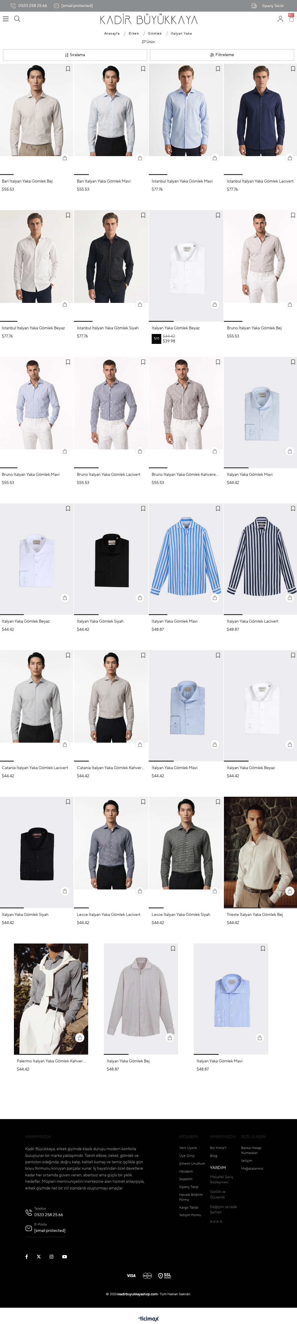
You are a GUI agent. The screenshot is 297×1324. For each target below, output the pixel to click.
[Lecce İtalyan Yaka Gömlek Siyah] (186, 852)
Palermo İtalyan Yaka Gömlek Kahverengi (51, 1061)
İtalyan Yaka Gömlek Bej (128, 1061)
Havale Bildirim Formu (191, 1197)
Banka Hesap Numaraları (251, 1150)
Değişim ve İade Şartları (223, 1209)
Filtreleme (224, 55)
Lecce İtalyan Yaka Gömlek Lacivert (108, 915)
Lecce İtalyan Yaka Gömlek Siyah (181, 915)
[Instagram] (55, 1257)
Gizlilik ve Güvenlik (218, 1194)
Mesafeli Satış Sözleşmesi (221, 1179)
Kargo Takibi (188, 1207)
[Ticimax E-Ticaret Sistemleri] (148, 1319)
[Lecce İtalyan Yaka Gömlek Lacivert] (111, 852)
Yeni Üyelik (188, 1148)
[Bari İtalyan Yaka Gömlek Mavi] (111, 119)
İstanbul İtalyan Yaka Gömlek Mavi (182, 181)
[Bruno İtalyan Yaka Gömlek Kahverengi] (186, 412)
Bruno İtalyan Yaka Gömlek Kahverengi (186, 475)
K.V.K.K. (216, 1222)
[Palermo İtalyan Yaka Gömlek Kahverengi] (51, 999)
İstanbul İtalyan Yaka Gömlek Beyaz (33, 328)
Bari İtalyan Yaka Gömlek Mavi (104, 181)
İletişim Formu (190, 1215)
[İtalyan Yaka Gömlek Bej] (141, 999)
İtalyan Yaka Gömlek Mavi (250, 475)
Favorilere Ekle (68, 69)
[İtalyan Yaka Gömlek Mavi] (186, 559)
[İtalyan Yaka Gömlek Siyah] (111, 559)
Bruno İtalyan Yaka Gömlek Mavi (30, 475)
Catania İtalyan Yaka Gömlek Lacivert (35, 768)
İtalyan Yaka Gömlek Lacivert (252, 621)
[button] (21, 174)
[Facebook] (30, 1257)
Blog (213, 1156)
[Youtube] (68, 1257)
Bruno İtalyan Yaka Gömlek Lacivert (108, 475)
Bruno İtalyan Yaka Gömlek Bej (254, 328)
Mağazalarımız (252, 1169)
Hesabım (186, 1171)
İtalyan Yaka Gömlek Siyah (100, 621)
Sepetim (185, 1179)
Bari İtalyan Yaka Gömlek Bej (27, 181)
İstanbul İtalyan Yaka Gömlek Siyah (108, 328)
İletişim (246, 1161)
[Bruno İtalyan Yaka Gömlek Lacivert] (111, 412)
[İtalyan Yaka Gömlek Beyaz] (186, 265)
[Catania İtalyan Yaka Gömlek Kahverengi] (111, 706)
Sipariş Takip (188, 1187)
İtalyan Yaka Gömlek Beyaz (176, 328)
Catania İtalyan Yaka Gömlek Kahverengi (111, 768)
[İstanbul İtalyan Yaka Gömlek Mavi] (186, 119)
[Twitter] (42, 1257)
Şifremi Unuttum (192, 1164)
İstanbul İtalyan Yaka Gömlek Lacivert (260, 181)
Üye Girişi (187, 1156)
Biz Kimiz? (218, 1148)
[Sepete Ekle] (65, 157)
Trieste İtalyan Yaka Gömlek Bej (255, 915)
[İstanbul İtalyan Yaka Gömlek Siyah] (111, 265)
